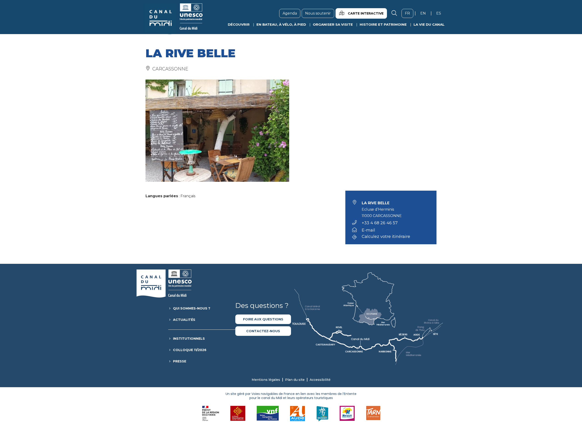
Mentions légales (266, 380)
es (440, 13)
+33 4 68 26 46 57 (380, 222)
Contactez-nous (263, 331)
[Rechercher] (394, 13)
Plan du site (295, 380)
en (424, 13)
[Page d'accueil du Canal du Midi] (174, 18)
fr (409, 13)
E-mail (368, 230)
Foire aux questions (263, 319)
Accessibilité (320, 380)
